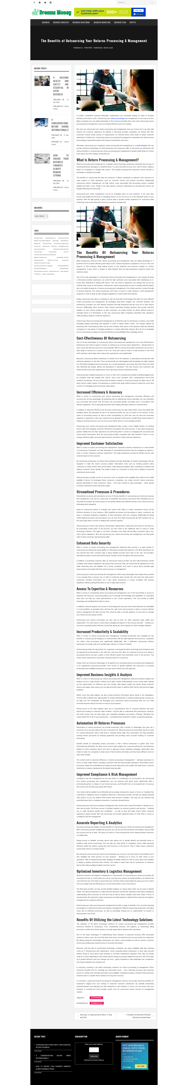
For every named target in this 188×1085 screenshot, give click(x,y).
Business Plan (120, 22)
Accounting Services (50, 238)
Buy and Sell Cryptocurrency (61, 243)
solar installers (64, 271)
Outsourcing (96, 997)
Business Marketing (102, 22)
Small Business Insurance (41, 271)
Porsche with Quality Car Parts (42, 263)
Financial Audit (38, 252)
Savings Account (64, 268)
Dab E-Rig (54, 246)
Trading (44, 274)
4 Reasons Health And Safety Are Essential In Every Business (61, 86)
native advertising (39, 260)
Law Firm (66, 252)
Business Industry (61, 22)
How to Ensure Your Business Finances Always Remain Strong (61, 165)
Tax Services (37, 274)
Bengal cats (37, 243)
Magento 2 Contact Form (40, 257)
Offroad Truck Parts (53, 260)
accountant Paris (38, 238)
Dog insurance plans (39, 249)
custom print (37, 246)
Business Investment (81, 22)
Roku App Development (40, 268)
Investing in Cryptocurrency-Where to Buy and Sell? (96, 1016)
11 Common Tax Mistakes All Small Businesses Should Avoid (138, 1016)
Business (46, 22)
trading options (51, 274)
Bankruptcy (56, 240)
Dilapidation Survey (63, 246)
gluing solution (53, 252)
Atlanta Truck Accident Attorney (42, 240)
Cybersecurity (46, 246)
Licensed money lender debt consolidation (45, 254)
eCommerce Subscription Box (60, 249)
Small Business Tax (54, 271)
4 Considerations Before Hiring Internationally (60, 124)
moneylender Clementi (62, 257)
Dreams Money (98, 1060)
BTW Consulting (47, 243)
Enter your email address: (94, 1052)
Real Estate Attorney (63, 266)
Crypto (133, 22)
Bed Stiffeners (64, 240)
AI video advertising (63, 238)
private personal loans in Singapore (43, 266)
